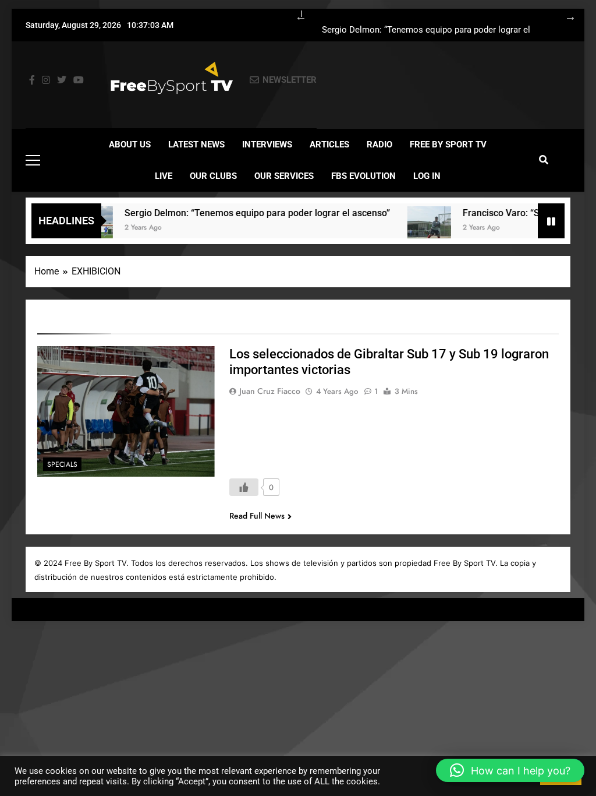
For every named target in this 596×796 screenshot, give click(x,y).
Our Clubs (213, 176)
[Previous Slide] (295, 14)
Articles (329, 144)
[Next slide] (564, 14)
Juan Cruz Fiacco (269, 391)
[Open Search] (543, 159)
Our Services (284, 176)
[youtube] (78, 80)
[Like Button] (243, 487)
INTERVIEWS (267, 144)
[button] (510, 770)
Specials (62, 464)
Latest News (196, 144)
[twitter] (62, 80)
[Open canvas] (33, 160)
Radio (379, 144)
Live (163, 176)
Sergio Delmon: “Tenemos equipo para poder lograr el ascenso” (426, 30)
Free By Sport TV (448, 144)
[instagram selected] (46, 80)
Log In (427, 176)
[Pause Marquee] (551, 220)
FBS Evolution (363, 176)
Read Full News (257, 516)
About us (130, 144)
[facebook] (32, 80)
